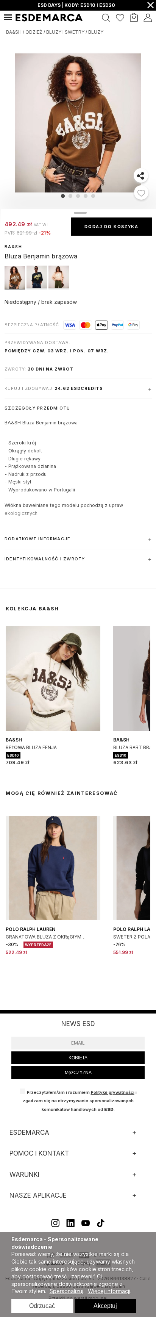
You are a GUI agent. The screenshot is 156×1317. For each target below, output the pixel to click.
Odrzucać (42, 1306)
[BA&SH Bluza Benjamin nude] (58, 287)
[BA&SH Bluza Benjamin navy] (37, 287)
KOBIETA (78, 1057)
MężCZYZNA (78, 1072)
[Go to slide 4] (85, 196)
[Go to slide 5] (93, 196)
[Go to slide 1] (63, 196)
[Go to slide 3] (78, 196)
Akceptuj (105, 1306)
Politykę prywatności (112, 1092)
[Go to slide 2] (70, 196)
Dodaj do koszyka (111, 226)
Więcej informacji (109, 1291)
